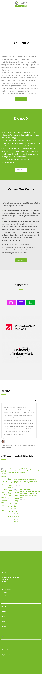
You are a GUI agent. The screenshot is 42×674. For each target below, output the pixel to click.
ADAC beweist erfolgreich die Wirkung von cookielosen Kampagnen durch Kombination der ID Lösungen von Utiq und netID (23, 470)
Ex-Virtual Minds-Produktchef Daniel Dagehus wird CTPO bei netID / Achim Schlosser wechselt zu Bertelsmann (25, 481)
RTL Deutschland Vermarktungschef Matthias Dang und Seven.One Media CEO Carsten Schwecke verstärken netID (30, 493)
